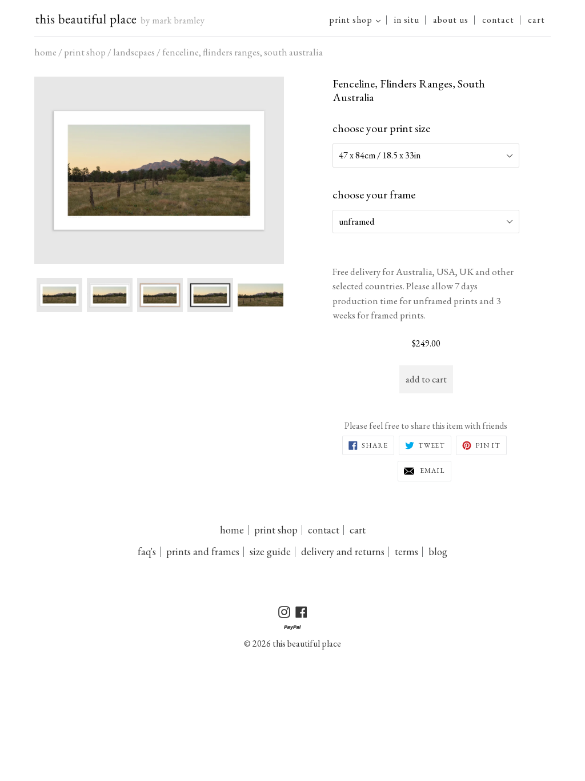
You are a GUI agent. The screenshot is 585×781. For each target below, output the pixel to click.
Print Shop (85, 52)
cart (536, 20)
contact (498, 20)
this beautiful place (307, 643)
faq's (147, 551)
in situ (406, 20)
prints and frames (202, 551)
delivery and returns (342, 551)
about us (450, 20)
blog (437, 551)
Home (45, 52)
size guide (270, 551)
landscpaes (134, 52)
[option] (159, 170)
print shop (357, 20)
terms (406, 551)
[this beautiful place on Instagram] (59, 295)
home (232, 529)
